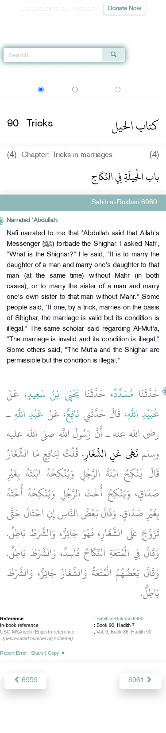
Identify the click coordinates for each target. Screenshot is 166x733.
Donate (154, 707)
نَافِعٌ (72, 414)
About (10, 707)
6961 (137, 680)
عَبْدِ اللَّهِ (29, 414)
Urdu (94, 89)
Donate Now (124, 8)
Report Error (13, 653)
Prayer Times (104, 24)
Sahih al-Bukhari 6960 (120, 618)
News (32, 707)
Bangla (138, 89)
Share (37, 653)
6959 (29, 680)
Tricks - (95, 70)
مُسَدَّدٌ (123, 394)
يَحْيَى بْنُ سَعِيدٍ (53, 394)
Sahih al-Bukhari (44, 70)
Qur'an (35, 24)
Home (10, 70)
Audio (140, 24)
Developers (93, 707)
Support (58, 707)
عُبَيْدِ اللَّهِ (143, 414)
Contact (127, 707)
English (55, 89)
